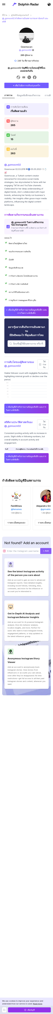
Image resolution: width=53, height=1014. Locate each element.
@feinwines (16, 509)
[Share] (4, 1009)
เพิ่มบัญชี (31, 1010)
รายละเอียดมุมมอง (16, 522)
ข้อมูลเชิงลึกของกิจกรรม (28, 95)
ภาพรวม (8, 95)
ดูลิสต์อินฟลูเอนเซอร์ (20, 15)
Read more (37, 1004)
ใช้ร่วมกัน (44, 364)
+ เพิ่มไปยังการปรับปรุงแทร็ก (26, 85)
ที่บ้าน (4, 15)
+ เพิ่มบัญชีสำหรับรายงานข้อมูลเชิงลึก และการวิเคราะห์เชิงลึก (26, 311)
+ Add (46, 551)
